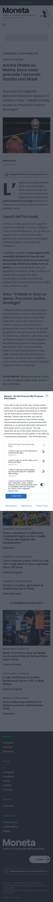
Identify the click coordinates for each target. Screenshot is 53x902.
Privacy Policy (42, 506)
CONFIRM (16, 496)
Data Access (26, 506)
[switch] (42, 451)
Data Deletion (11, 506)
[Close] (47, 396)
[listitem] (26, 445)
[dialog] (26, 451)
